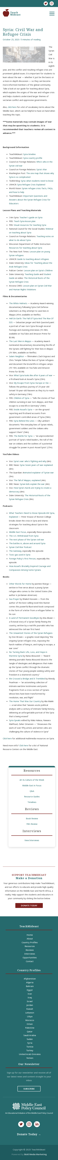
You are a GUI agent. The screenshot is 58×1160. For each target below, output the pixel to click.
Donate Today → (29, 1134)
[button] (29, 905)
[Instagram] (52, 3)
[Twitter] (46, 3)
